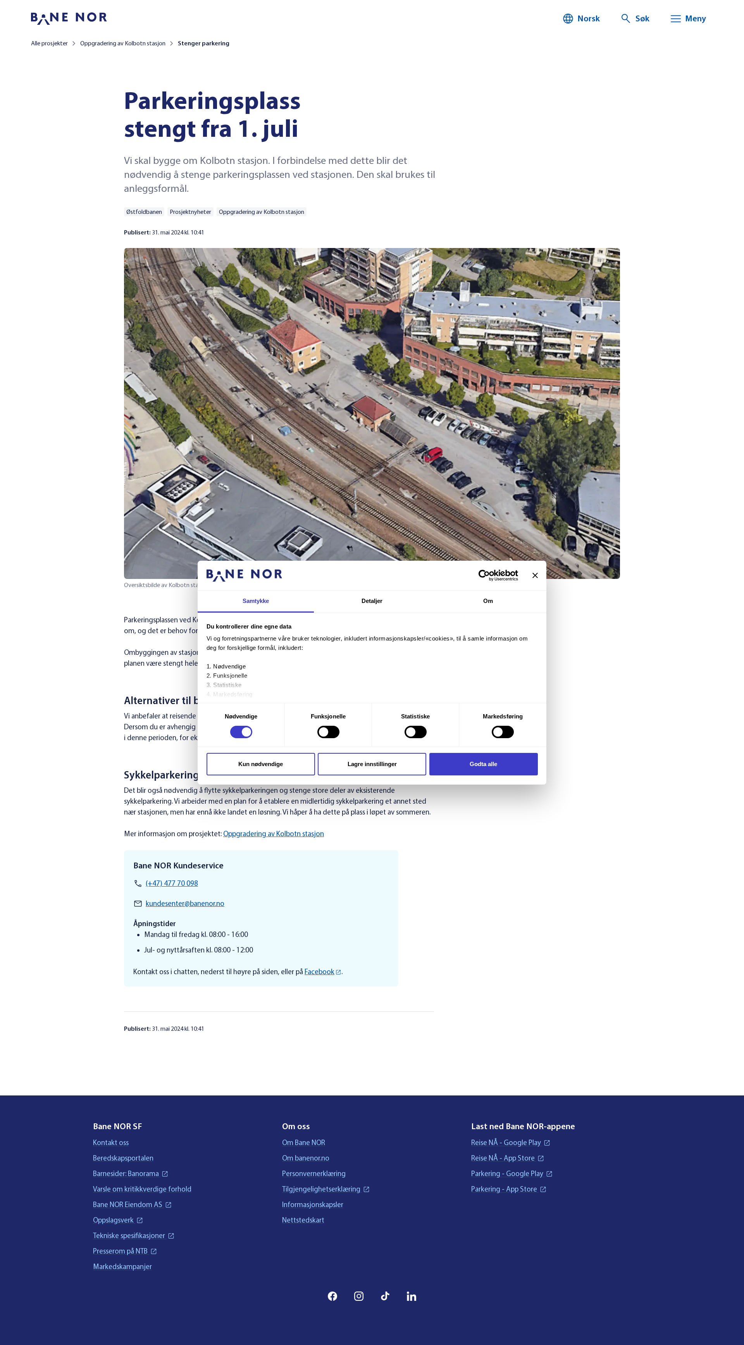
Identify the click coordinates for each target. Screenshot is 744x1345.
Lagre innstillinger (372, 764)
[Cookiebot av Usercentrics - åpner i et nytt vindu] (484, 575)
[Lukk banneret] (535, 575)
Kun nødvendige (260, 764)
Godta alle (483, 764)
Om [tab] (488, 601)
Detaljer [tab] (372, 601)
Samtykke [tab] (256, 601)
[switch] (328, 732)
